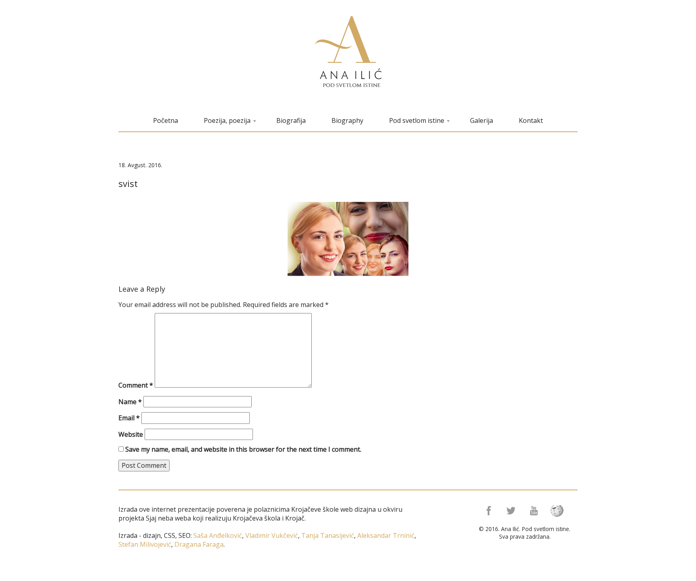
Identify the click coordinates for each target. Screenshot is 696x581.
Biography (347, 120)
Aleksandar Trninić (385, 535)
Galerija (481, 120)
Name (130, 401)
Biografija (291, 120)
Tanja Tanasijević (327, 535)
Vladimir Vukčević (271, 535)
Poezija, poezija (227, 120)
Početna (165, 120)
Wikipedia (559, 511)
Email (129, 417)
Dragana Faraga (198, 544)
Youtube (535, 511)
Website (130, 434)
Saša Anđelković (217, 535)
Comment (135, 385)
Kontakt (531, 120)
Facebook (488, 511)
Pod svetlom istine (416, 120)
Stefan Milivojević (144, 544)
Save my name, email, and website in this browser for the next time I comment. (243, 449)
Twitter (512, 511)
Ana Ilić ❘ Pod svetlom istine (348, 51)
